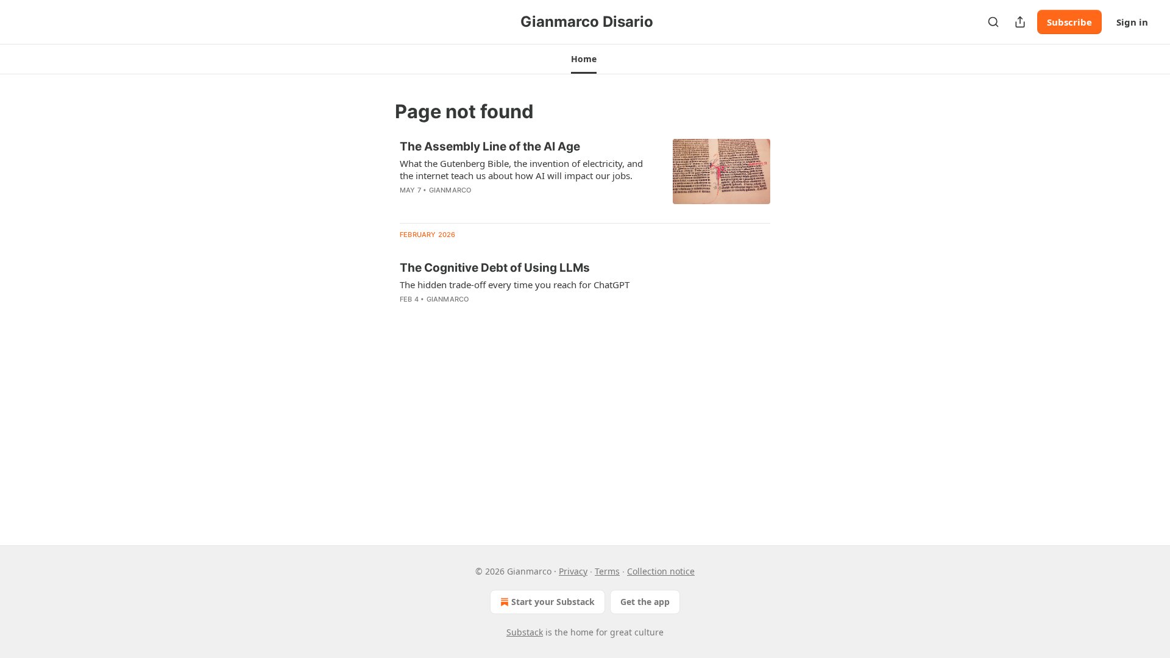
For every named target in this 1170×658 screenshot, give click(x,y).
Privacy (573, 571)
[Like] (408, 206)
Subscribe (1069, 22)
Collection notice (661, 571)
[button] (583, 59)
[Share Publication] (1020, 22)
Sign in (1132, 22)
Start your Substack (553, 601)
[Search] (993, 22)
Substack (524, 632)
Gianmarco (450, 190)
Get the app (645, 601)
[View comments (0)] (486, 206)
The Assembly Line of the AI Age (490, 147)
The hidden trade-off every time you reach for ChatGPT (514, 284)
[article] (585, 176)
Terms (607, 571)
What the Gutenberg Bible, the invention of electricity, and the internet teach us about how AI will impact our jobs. (521, 169)
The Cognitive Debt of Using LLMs (495, 268)
